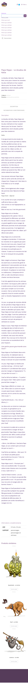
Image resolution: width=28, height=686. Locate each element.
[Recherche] (25, 15)
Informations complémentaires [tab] (14, 110)
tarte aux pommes (15, 97)
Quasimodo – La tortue (14, 585)
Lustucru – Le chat (14, 657)
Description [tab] (14, 106)
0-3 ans (13, 527)
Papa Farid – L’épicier (7, 196)
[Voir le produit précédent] (2, 38)
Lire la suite (14, 589)
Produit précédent (7, 38)
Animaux (9, 95)
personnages (15, 530)
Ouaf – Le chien (14, 622)
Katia (3, 135)
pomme (8, 97)
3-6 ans (18, 527)
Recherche (3, 13)
